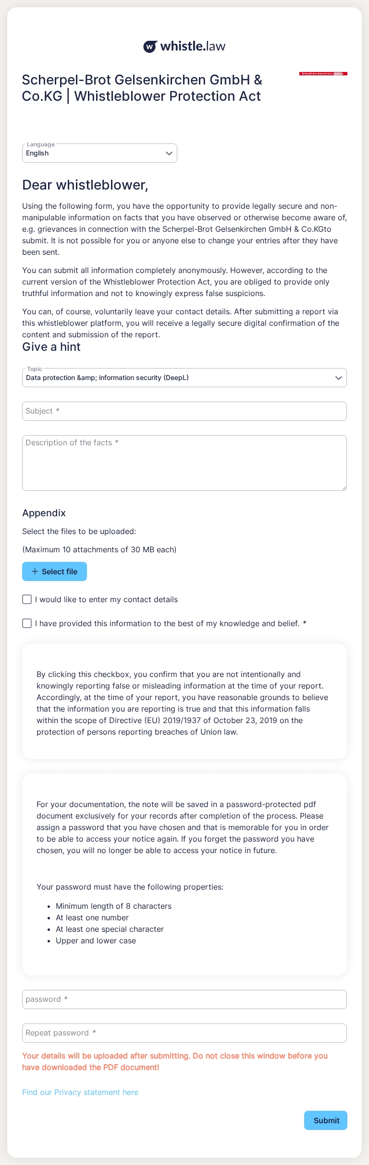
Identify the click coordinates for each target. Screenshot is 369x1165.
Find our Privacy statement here (80, 1092)
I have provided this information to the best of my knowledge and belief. (170, 623)
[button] (169, 153)
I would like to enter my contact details (106, 599)
